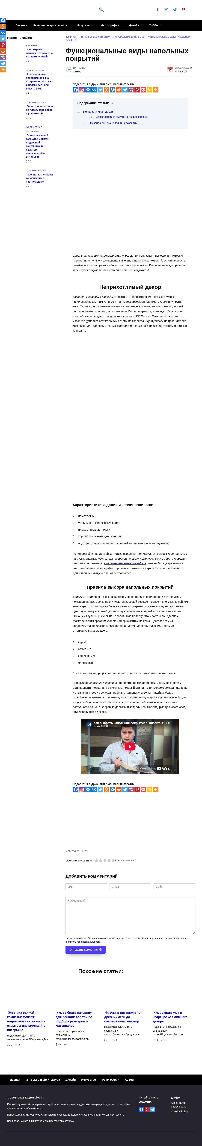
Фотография (110, 25)
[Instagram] (82, 89)
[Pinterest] (137, 89)
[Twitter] (100, 89)
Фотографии (110, 1079)
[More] (155, 89)
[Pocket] (143, 89)
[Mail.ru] (112, 89)
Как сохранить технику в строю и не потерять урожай (39, 53)
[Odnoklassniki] (106, 89)
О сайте (175, 1097)
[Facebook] (75, 89)
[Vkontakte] (94, 89)
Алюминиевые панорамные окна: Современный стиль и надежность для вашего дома (39, 81)
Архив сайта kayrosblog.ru (178, 1104)
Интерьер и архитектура (50, 25)
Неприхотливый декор (98, 111)
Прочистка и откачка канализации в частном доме (39, 178)
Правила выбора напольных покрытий (113, 123)
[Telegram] (125, 89)
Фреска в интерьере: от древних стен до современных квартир (123, 1017)
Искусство (84, 25)
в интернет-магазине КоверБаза (125, 563)
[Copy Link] (149, 89)
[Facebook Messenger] (88, 89)
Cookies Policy (179, 1111)
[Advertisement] (130, 826)
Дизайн (134, 25)
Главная (21, 25)
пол (86, 850)
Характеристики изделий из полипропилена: (122, 117)
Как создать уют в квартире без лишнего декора (170, 1017)
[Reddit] (119, 89)
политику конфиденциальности (83, 941)
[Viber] (131, 89)
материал (73, 850)
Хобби (153, 25)
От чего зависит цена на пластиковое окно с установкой (39, 110)
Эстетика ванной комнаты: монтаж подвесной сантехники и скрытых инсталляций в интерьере (37, 146)
